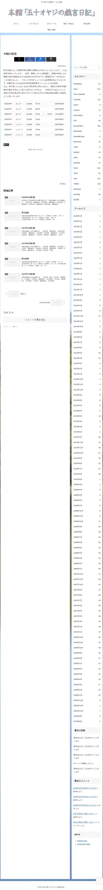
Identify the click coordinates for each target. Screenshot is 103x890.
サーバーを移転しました (84, 763)
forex (7, 144)
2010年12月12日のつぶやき (84, 797)
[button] (51, 59)
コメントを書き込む (35, 319)
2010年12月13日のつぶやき (84, 788)
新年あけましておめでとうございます (86, 739)
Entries (82, 841)
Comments (83, 844)
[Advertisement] (35, 44)
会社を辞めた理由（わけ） (84, 814)
